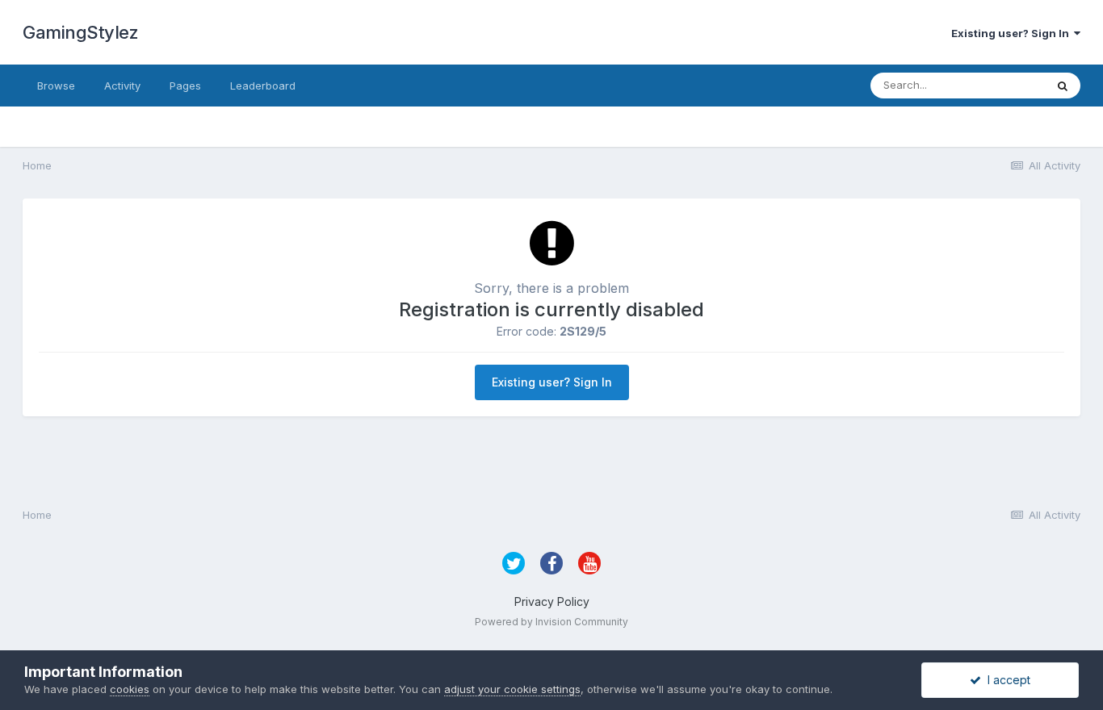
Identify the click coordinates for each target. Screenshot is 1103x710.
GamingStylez (80, 32)
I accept (1005, 680)
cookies (129, 689)
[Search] (1062, 85)
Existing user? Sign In (1012, 33)
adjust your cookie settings (512, 689)
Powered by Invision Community (551, 622)
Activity (122, 85)
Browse (56, 85)
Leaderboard (263, 85)
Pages (185, 85)
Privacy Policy (551, 601)
